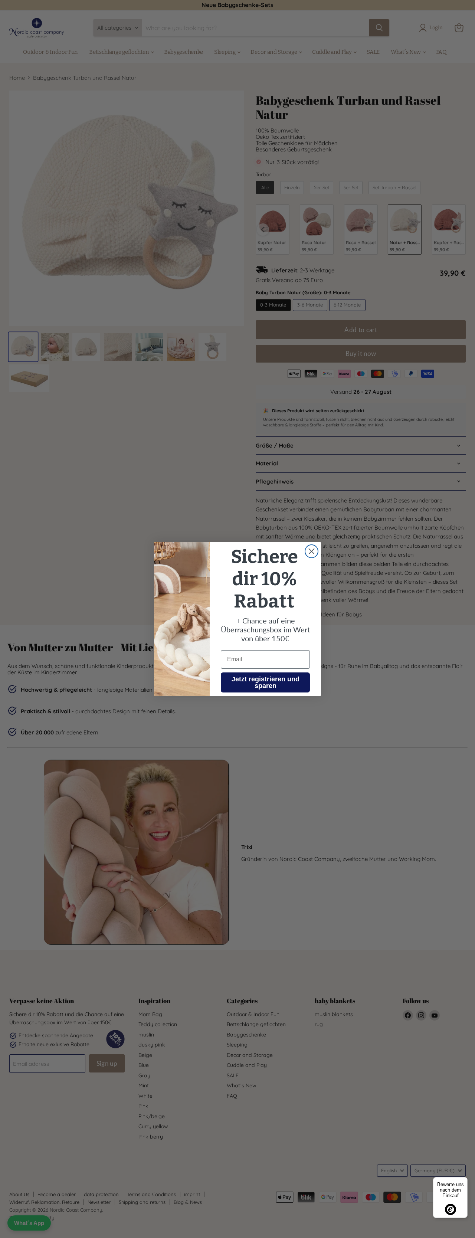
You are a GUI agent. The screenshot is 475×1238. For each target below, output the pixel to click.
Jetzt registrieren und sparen (265, 682)
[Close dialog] (311, 551)
